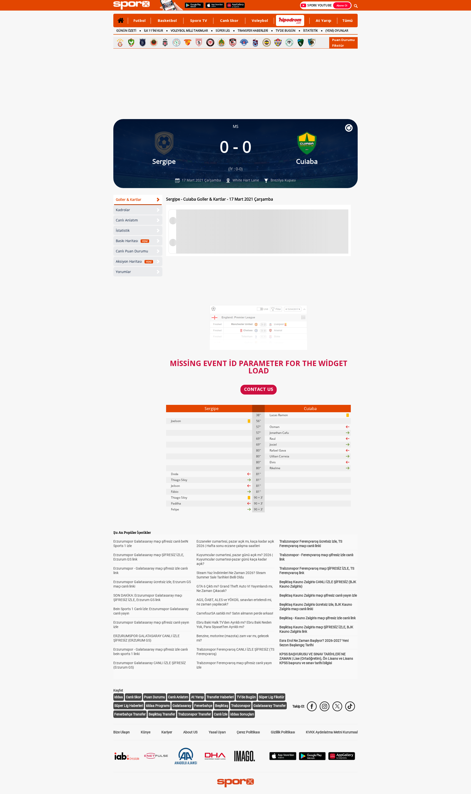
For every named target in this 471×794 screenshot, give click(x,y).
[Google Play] (312, 758)
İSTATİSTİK (310, 30)
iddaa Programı (158, 706)
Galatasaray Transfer (269, 706)
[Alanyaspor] (221, 42)
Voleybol (260, 20)
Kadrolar (123, 209)
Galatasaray (181, 706)
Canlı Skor (229, 20)
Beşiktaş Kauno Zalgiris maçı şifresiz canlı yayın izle (318, 595)
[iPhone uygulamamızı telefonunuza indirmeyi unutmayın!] (213, 7)
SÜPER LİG (223, 30)
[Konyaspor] (289, 42)
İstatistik (123, 230)
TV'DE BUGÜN (285, 30)
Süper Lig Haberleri (128, 706)
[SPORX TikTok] (350, 706)
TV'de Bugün (246, 697)
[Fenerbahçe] (266, 42)
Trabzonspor (240, 706)
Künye (145, 732)
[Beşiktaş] (165, 42)
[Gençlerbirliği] (154, 42)
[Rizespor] (176, 42)
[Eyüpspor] (278, 42)
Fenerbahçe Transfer (130, 714)
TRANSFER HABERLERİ (253, 30)
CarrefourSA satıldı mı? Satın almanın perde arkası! (234, 613)
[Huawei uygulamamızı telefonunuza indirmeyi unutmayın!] (234, 7)
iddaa (118, 697)
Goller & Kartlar (128, 199)
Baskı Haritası (132, 240)
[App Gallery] (341, 758)
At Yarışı (323, 20)
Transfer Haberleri (220, 697)
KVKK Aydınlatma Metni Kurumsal (332, 732)
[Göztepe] (187, 42)
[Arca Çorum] (210, 42)
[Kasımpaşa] (244, 42)
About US (190, 732)
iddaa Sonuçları (242, 714)
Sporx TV (198, 20)
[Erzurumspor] (312, 42)
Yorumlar (123, 271)
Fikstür (338, 45)
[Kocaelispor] (300, 42)
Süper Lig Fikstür (271, 697)
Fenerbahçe (203, 706)
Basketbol (167, 20)
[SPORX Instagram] (324, 706)
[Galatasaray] (120, 42)
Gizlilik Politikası (283, 732)
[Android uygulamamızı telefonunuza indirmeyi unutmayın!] (192, 7)
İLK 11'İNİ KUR (153, 30)
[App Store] (282, 758)
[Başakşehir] (142, 42)
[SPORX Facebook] (311, 706)
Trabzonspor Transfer (194, 714)
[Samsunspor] (199, 42)
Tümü (347, 20)
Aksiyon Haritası (134, 261)
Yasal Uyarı (217, 732)
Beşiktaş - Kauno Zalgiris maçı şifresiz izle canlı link (317, 618)
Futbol (139, 20)
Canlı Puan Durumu (132, 251)
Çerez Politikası (248, 732)
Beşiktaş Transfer (162, 714)
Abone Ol (342, 5)
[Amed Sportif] (131, 42)
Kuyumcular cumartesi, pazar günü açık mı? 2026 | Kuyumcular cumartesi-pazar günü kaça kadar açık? (234, 559)
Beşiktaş (221, 706)
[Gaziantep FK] (233, 42)
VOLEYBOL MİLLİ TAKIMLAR (189, 30)
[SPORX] (235, 783)
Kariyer (166, 732)
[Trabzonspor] (255, 42)
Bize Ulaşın (121, 732)
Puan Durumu (343, 40)
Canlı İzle (220, 714)
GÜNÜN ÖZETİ (126, 30)
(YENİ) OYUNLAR (337, 30)
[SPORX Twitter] (337, 706)
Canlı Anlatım (127, 220)
